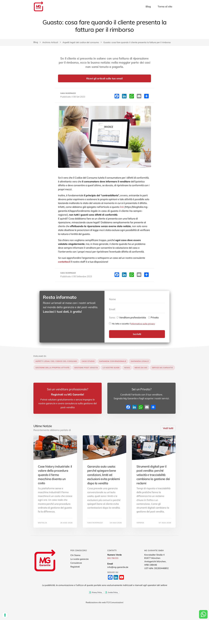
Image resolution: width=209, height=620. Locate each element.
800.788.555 (112, 558)
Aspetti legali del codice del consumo (81, 42)
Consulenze (76, 563)
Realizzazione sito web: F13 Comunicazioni (104, 602)
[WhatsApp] (140, 407)
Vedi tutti (168, 428)
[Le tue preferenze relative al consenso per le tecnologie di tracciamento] (5, 615)
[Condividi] (153, 407)
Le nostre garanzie (79, 559)
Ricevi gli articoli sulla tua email (104, 78)
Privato (155, 317)
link (122, 206)
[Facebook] (128, 407)
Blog (148, 6)
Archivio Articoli (50, 42)
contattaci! (64, 261)
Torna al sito (165, 6)
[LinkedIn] (134, 407)
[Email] (147, 407)
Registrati (75, 566)
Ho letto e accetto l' (133, 323)
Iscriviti (137, 334)
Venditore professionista (132, 317)
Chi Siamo (75, 555)
